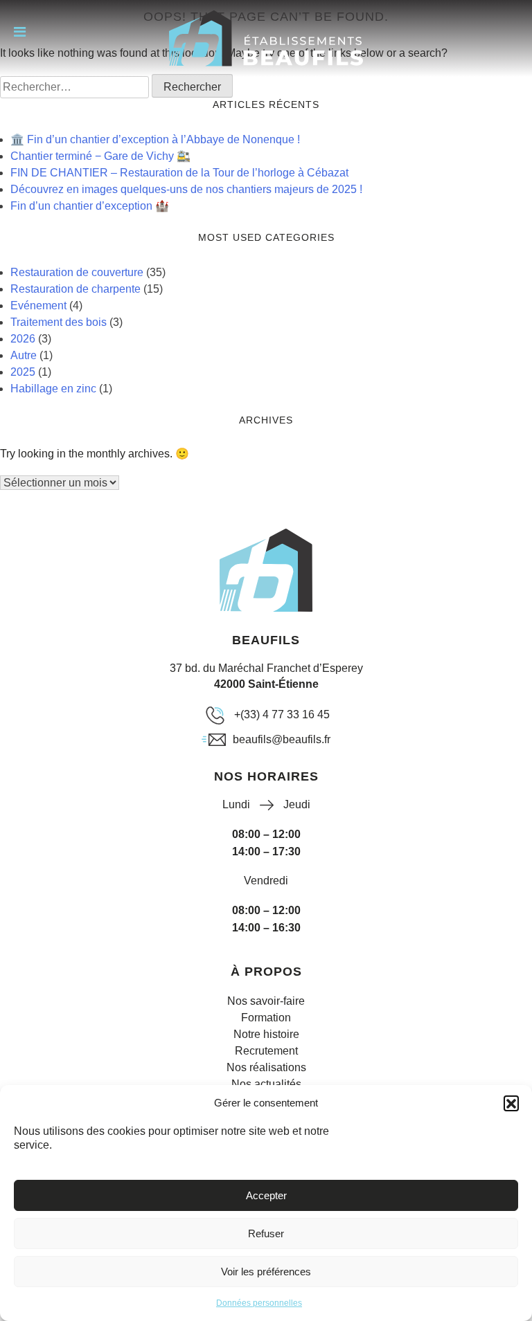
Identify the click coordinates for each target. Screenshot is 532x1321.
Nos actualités (266, 1084)
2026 (22, 339)
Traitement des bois (58, 322)
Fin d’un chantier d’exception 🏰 (89, 206)
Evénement (38, 305)
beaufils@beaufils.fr (281, 739)
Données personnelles (259, 1303)
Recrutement (266, 1051)
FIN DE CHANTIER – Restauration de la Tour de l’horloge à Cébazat (179, 173)
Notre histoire (266, 1034)
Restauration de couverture (76, 272)
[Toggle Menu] (19, 32)
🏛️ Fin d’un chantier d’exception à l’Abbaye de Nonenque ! (155, 139)
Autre (23, 355)
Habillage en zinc (53, 388)
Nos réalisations (266, 1067)
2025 (22, 372)
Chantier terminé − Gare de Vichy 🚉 (100, 156)
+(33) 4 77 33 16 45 (282, 714)
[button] (511, 1103)
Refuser (266, 1233)
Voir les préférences (266, 1271)
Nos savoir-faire (266, 1001)
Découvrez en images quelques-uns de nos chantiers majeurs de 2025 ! (186, 189)
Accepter (266, 1195)
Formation (266, 1017)
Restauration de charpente (75, 289)
